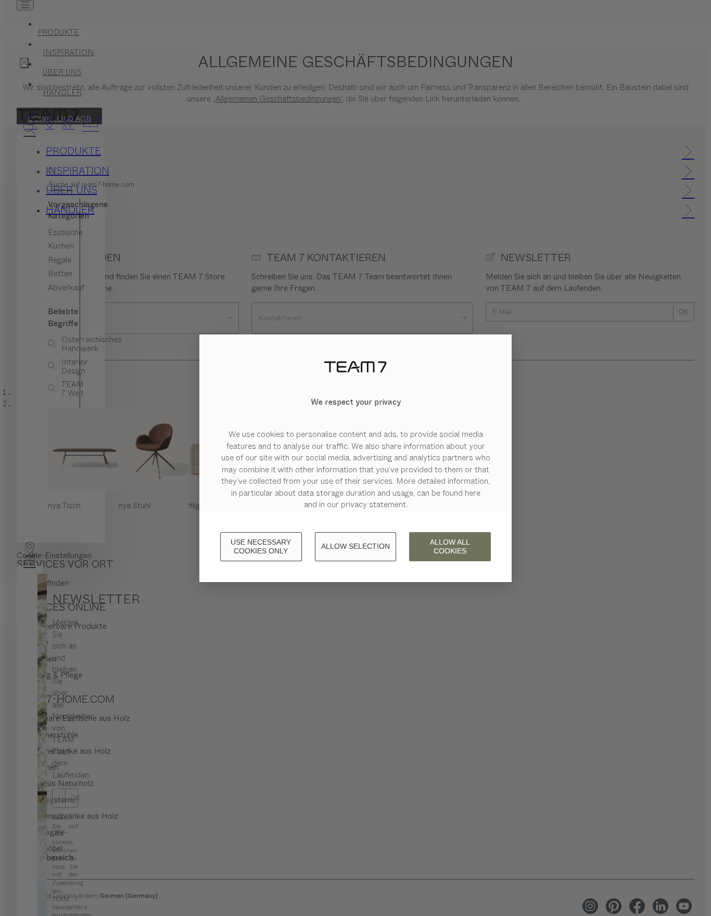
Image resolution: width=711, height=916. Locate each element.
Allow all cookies (450, 546)
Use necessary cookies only (261, 546)
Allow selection (355, 546)
